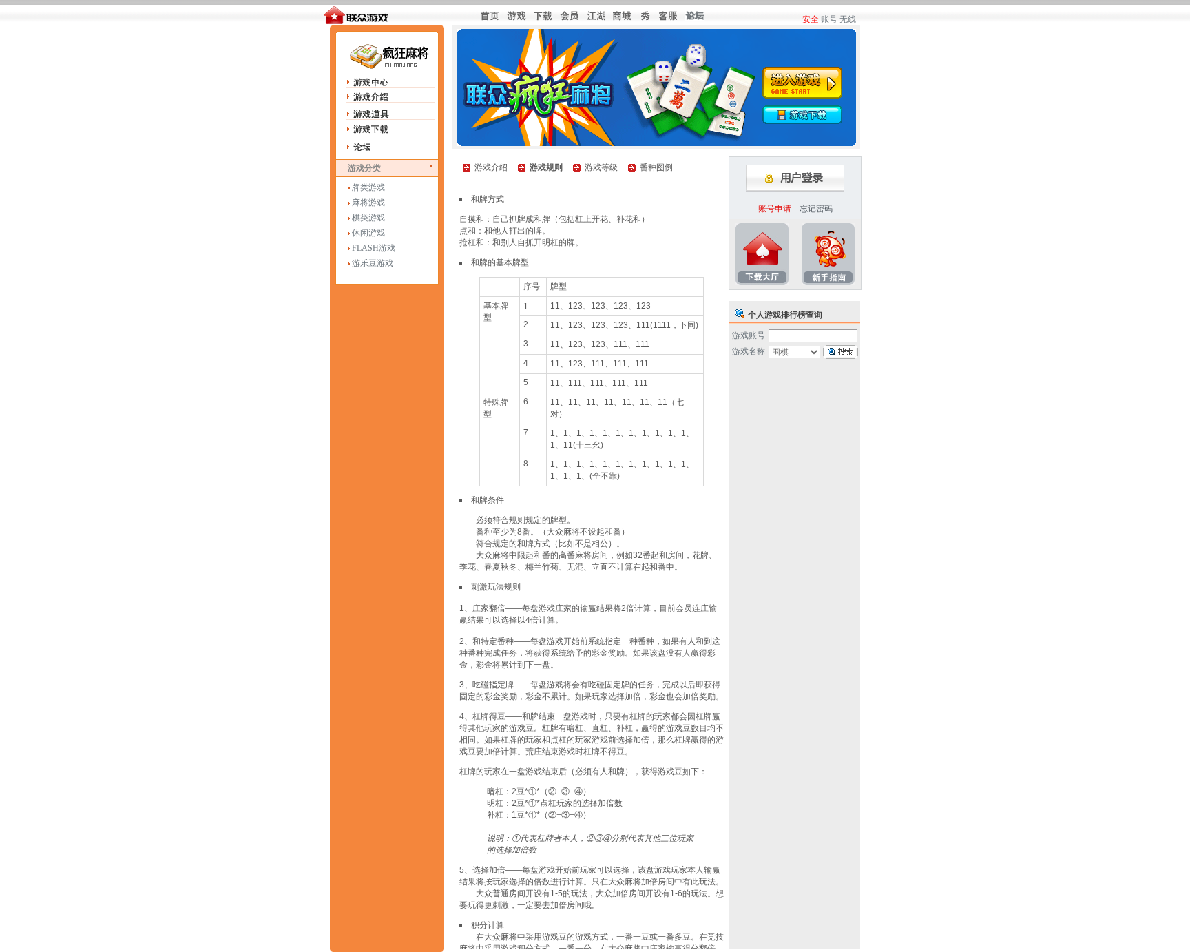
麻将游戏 (368, 202)
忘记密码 (816, 209)
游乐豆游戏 (372, 263)
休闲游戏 (368, 233)
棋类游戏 (368, 218)
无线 (847, 19)
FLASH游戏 (373, 248)
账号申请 (774, 209)
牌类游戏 (368, 187)
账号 (829, 19)
